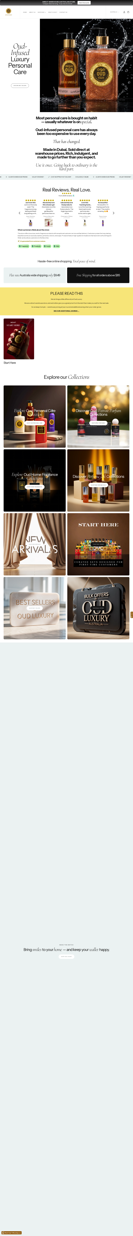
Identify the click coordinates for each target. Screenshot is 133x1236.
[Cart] (128, 12)
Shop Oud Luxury (66, 956)
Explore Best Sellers (20, 85)
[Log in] (124, 12)
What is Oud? (52, 12)
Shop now (41, 12)
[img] (66, 193)
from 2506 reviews (65, 196)
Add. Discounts (84, 3)
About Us (32, 12)
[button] (20, 213)
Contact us (63, 12)
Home (25, 12)
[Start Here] (19, 342)
